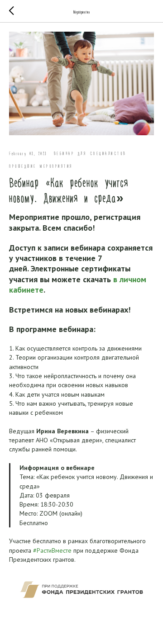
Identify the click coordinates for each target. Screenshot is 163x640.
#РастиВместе (52, 550)
